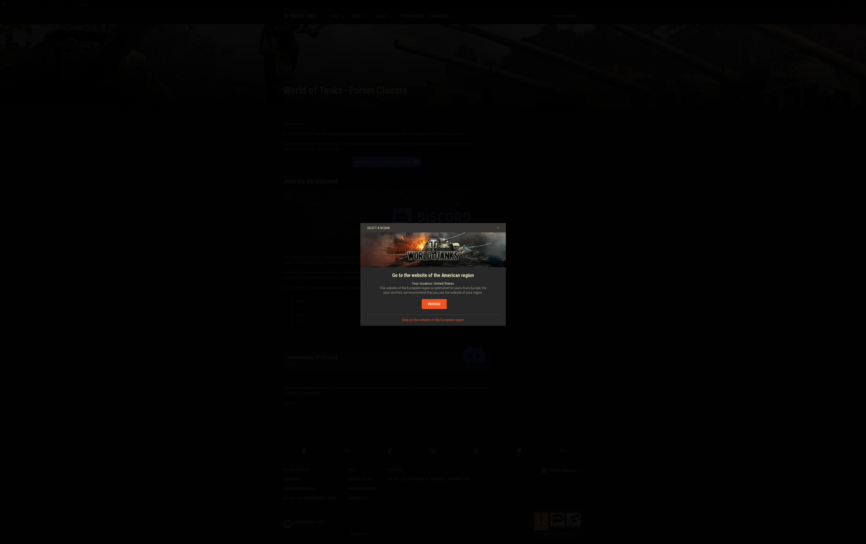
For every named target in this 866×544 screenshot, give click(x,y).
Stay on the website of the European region (433, 320)
